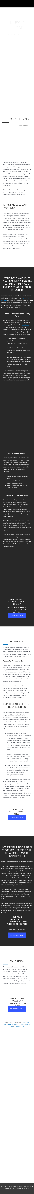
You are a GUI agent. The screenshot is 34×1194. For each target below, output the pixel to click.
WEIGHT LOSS (20, 1027)
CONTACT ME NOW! (17, 615)
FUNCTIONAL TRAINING (18, 1024)
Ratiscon (26, 1188)
